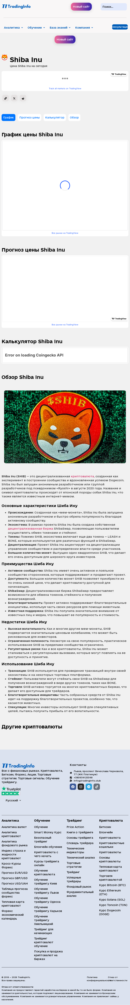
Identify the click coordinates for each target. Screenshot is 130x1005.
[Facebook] (73, 787)
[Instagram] (81, 787)
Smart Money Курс (47, 832)
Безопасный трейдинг (42, 839)
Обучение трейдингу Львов (46, 890)
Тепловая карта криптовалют (13, 903)
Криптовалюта (110, 837)
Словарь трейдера (80, 843)
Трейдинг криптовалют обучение (43, 942)
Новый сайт (81, 6)
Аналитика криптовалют (11, 834)
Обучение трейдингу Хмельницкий (43, 920)
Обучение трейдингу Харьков (48, 909)
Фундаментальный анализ (80, 893)
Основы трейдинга (80, 837)
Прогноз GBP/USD (15, 878)
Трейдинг (73, 872)
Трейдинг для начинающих (43, 931)
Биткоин (105, 826)
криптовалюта (82, 476)
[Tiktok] (97, 787)
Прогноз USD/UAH (15, 883)
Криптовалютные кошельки (111, 845)
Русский (12, 800)
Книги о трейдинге (80, 832)
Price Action (75, 826)
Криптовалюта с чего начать (46, 854)
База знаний (58, 27)
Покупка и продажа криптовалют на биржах (48, 955)
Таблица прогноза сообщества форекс (15, 892)
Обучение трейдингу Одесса (47, 899)
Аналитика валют (14, 826)
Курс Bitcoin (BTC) (112, 885)
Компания (82, 27)
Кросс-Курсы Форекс (11, 865)
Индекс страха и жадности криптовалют (14, 854)
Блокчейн (106, 832)
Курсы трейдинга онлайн (46, 863)
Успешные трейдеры (74, 879)
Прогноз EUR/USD (15, 872)
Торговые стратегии (74, 864)
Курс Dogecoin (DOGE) (110, 912)
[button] (13, 27)
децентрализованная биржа (30, 528)
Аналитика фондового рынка (15, 843)
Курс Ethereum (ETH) (110, 892)
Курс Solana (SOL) (112, 899)
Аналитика (12, 27)
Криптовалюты (110, 852)
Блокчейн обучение (48, 846)
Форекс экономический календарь (13, 914)
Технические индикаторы (75, 850)
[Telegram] (89, 787)
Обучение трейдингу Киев (45, 881)
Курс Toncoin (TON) (113, 904)
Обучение (35, 27)
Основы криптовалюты (109, 859)
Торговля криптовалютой (110, 877)
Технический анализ (81, 857)
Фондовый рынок (79, 886)
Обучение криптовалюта (44, 872)
